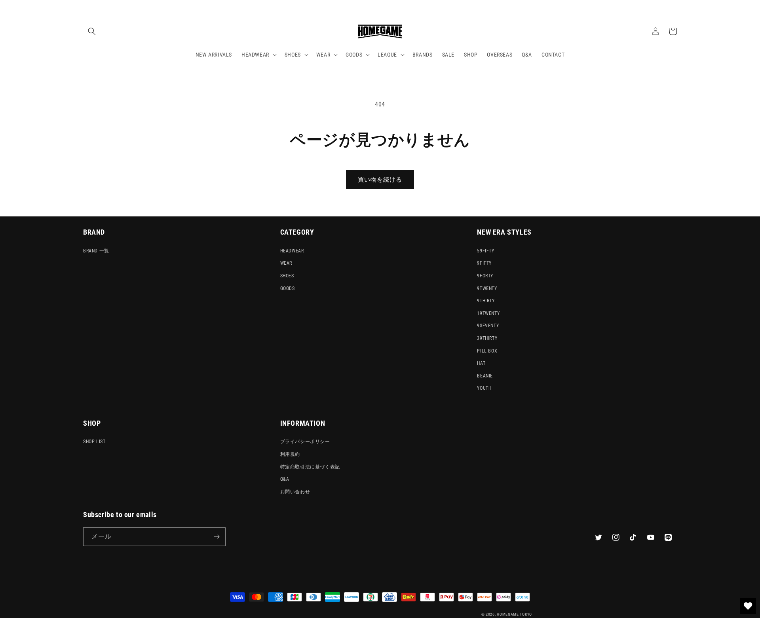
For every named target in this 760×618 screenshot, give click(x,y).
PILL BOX (487, 351)
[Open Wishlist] (748, 606)
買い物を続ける (380, 179)
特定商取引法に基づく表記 (310, 467)
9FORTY (485, 276)
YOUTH (484, 388)
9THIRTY (485, 300)
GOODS (287, 288)
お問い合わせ (295, 492)
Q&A (284, 479)
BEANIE (485, 376)
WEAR (286, 263)
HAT (481, 363)
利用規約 (290, 454)
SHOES (287, 276)
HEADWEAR (292, 251)
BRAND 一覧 (96, 251)
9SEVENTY (488, 325)
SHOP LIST (94, 441)
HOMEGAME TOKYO (514, 614)
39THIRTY (487, 338)
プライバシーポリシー (305, 441)
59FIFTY (485, 251)
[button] (92, 31)
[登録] (216, 536)
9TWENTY (487, 288)
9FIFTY (484, 263)
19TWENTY (488, 313)
